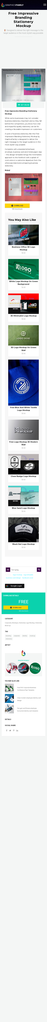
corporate (17, 636)
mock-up (32, 636)
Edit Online (25, 105)
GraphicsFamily (23, 660)
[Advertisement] (23, 50)
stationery (9, 639)
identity (25, 636)
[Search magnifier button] (39, 569)
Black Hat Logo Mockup (23, 544)
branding (8, 636)
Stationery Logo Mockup (27, 623)
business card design (13, 578)
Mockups (15, 623)
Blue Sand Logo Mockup (23, 508)
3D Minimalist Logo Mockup (23, 316)
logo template (28, 575)
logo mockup (17, 575)
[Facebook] (6, 731)
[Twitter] (10, 731)
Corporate (8, 623)
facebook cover (27, 578)
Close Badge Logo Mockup (23, 476)
